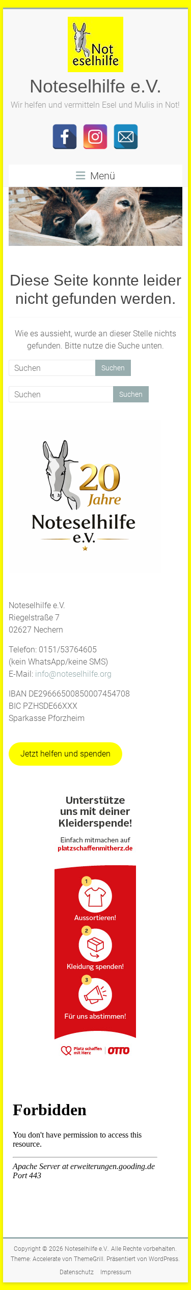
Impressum (115, 1272)
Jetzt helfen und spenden (65, 754)
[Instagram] (95, 136)
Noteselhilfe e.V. (95, 86)
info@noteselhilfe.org (73, 674)
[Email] (126, 136)
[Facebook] (64, 136)
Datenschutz (77, 1272)
